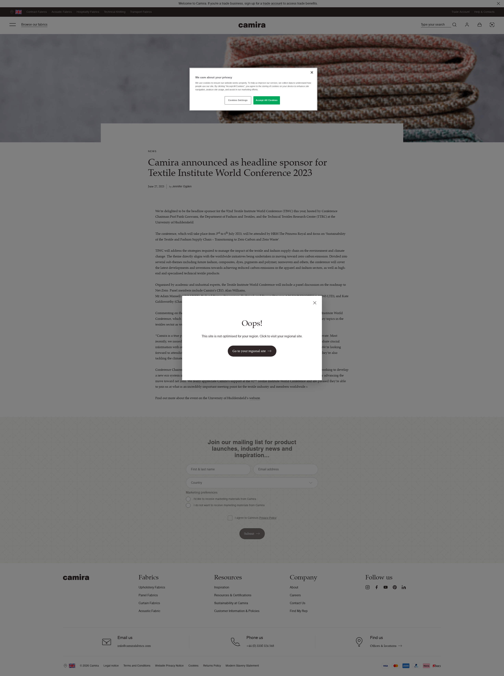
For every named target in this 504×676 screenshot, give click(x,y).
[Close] (312, 72)
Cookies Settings (238, 100)
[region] (253, 89)
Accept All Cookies (266, 100)
